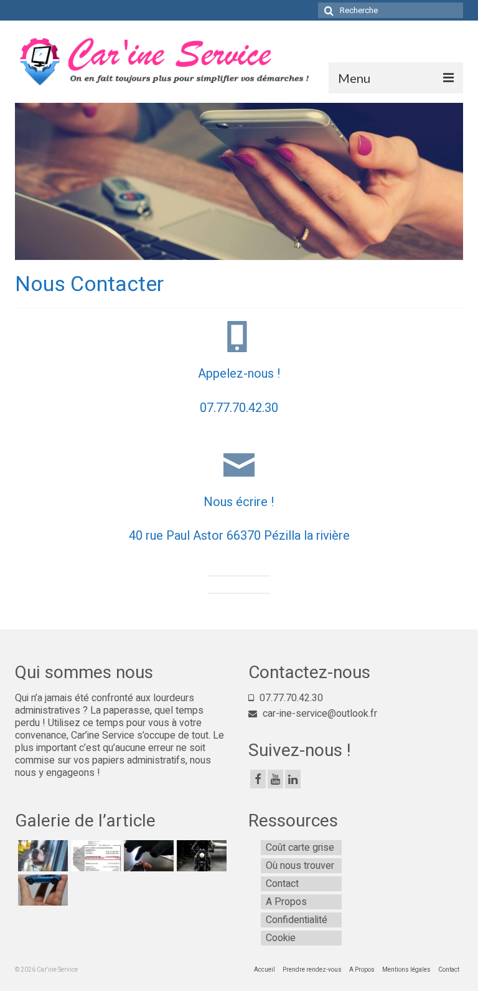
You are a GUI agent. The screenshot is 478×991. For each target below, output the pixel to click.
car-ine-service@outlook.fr (318, 713)
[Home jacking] (147, 855)
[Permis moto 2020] (200, 855)
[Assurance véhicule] (41, 890)
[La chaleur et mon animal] (41, 855)
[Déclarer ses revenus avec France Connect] (94, 855)
